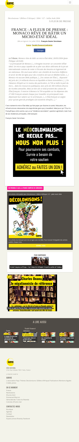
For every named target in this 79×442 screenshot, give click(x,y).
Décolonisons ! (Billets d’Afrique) (21, 18)
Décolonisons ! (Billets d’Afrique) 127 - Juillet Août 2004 (44, 194)
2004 (38, 18)
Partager (40, 50)
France (28, 45)
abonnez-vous (40, 245)
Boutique (9, 409)
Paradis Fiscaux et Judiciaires (42, 45)
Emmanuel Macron (13, 397)
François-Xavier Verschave (51, 41)
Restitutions (10, 393)
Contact (9, 414)
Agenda (9, 412)
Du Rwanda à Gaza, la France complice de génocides (25, 188)
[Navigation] (70, 2)
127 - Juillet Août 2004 (51, 18)
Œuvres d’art (10, 395)
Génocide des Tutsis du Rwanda (17, 400)
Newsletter (10, 416)
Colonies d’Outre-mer (14, 402)
